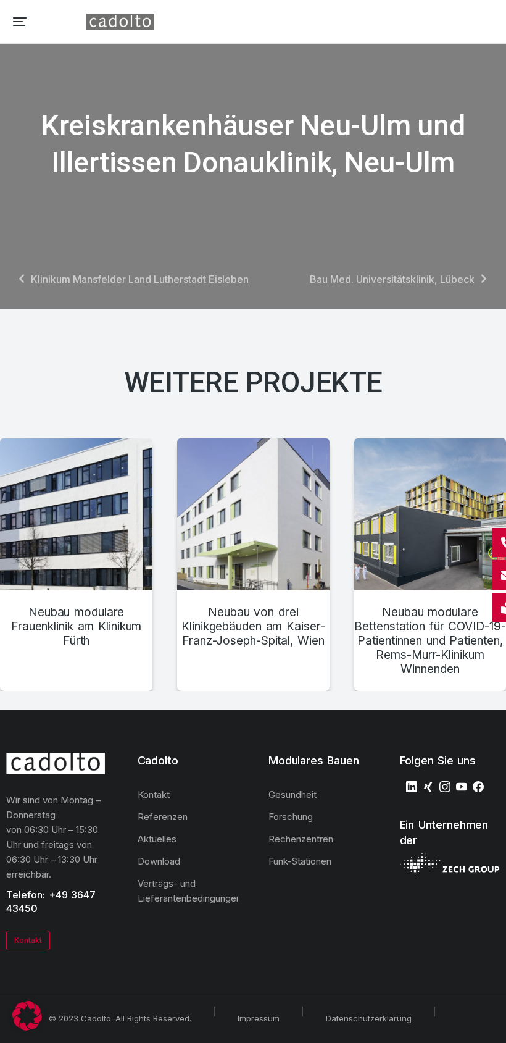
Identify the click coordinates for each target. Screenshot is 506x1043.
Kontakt (28, 940)
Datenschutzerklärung (369, 1018)
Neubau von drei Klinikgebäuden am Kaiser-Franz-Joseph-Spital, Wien (253, 627)
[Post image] (76, 514)
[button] (19, 21)
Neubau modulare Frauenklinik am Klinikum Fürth (76, 627)
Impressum (259, 1018)
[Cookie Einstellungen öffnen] (27, 1027)
